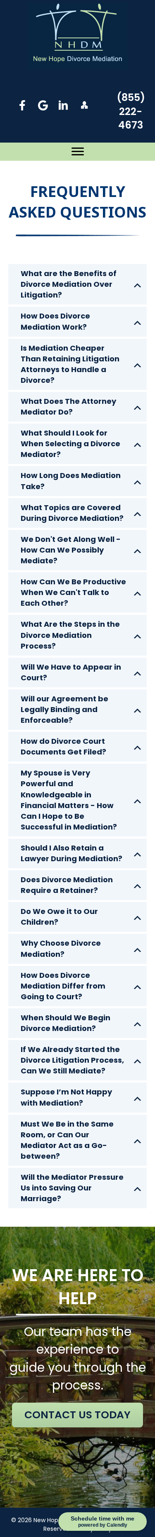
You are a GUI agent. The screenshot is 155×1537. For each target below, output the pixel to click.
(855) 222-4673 (131, 111)
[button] (22, 105)
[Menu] (77, 152)
